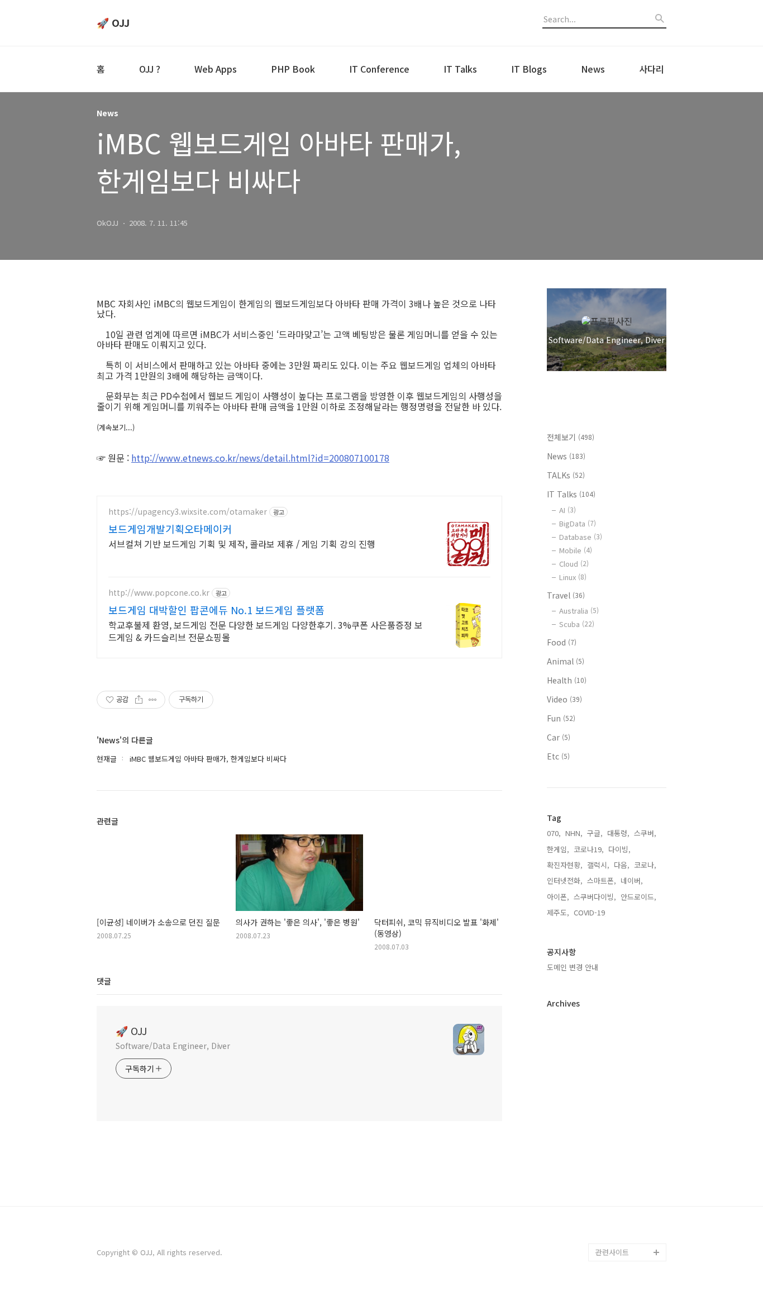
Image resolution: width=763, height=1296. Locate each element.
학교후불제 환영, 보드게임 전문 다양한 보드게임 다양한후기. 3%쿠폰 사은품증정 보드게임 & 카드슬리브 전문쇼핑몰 (265, 630)
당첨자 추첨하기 (620, 1216)
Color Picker (616, 1234)
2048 (604, 1145)
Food (561, 642)
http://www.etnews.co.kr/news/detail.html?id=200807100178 (260, 458)
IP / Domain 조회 (623, 1180)
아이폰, (558, 896)
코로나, (645, 865)
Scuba (576, 624)
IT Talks (460, 69)
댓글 (104, 980)
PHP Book (293, 69)
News (593, 69)
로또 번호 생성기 (621, 1109)
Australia (579, 610)
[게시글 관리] (153, 699)
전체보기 (570, 437)
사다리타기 (613, 1091)
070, (554, 833)
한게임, (558, 849)
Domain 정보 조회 (624, 1198)
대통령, (618, 833)
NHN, (574, 833)
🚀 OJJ (113, 23)
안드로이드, (638, 896)
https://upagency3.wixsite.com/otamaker (187, 511)
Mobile (575, 550)
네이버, (632, 880)
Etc (558, 756)
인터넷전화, (565, 880)
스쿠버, (645, 833)
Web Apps (215, 69)
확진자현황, (565, 865)
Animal (565, 661)
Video (564, 699)
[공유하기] (139, 699)
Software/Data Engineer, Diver (173, 1045)
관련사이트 (612, 1252)
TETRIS (607, 1127)
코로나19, (589, 849)
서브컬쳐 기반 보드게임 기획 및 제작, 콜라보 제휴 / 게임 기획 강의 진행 (241, 543)
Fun (561, 718)
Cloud (574, 563)
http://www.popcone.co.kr (158, 592)
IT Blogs (529, 69)
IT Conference (379, 69)
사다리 (651, 69)
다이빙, (619, 849)
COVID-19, (590, 912)
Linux (572, 577)
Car (558, 737)
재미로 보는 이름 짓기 (629, 1162)
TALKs (566, 475)
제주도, (558, 912)
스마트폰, (601, 880)
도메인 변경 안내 (572, 967)
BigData (577, 523)
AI (567, 510)
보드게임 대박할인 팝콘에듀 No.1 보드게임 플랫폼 (216, 609)
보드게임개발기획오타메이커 (170, 528)
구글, (595, 833)
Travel (566, 595)
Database (580, 536)
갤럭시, (598, 865)
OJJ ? (149, 69)
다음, (622, 865)
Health (566, 680)
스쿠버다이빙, (595, 896)
